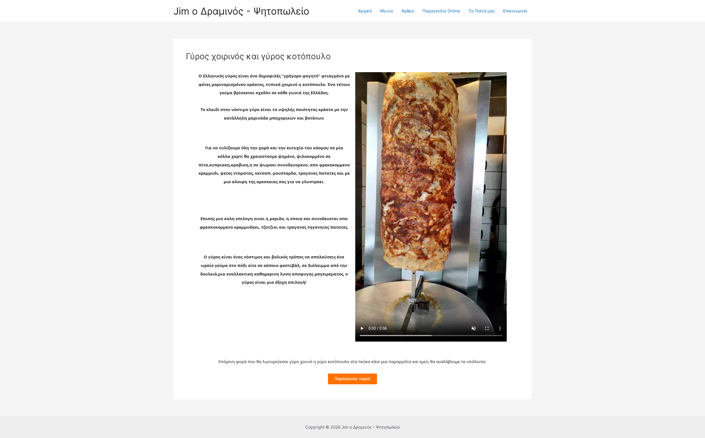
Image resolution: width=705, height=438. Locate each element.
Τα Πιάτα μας (481, 10)
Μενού (386, 10)
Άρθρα (408, 10)
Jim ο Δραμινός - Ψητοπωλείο (241, 11)
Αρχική (365, 10)
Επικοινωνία (515, 10)
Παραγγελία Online (441, 10)
